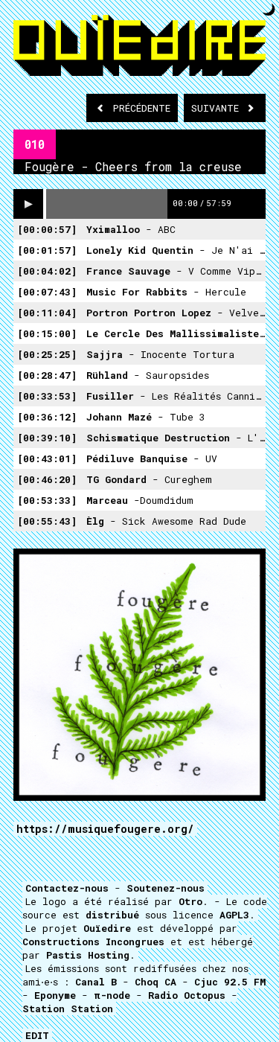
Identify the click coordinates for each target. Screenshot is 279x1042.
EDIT (37, 1035)
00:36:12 (47, 416)
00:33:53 (47, 396)
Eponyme (55, 995)
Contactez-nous (67, 888)
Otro (190, 901)
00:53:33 (47, 500)
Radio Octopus (186, 995)
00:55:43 (47, 521)
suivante (218, 108)
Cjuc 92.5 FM (230, 981)
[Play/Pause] (28, 204)
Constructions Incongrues (93, 941)
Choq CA (155, 981)
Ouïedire (107, 928)
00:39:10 (47, 437)
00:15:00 (47, 333)
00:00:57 (47, 229)
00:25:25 (47, 354)
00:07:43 (47, 291)
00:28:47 (47, 375)
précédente (141, 108)
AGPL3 (234, 914)
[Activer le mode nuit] (269, 9)
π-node (112, 995)
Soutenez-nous (165, 888)
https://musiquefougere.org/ (105, 829)
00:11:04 (47, 312)
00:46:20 (47, 479)
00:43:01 (47, 458)
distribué (112, 914)
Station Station (67, 1008)
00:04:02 (47, 271)
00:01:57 (47, 250)
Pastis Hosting (87, 955)
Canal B (96, 981)
